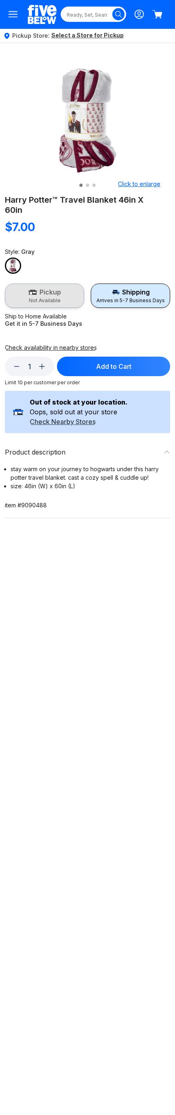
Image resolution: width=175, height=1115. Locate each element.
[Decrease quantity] (17, 366)
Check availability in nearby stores (51, 347)
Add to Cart (113, 366)
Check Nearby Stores (63, 422)
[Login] (139, 14)
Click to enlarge (139, 183)
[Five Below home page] (42, 14)
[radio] (44, 296)
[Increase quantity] (42, 366)
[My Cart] (157, 14)
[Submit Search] (118, 14)
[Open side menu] (13, 14)
